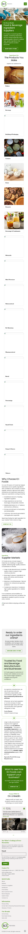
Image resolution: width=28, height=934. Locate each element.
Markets (4, 883)
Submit (5, 863)
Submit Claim (5, 896)
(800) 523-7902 (19, 870)
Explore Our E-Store (14, 651)
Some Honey (5, 914)
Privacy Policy (5, 904)
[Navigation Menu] (25, 3)
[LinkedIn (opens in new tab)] (25, 931)
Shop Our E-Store (11, 49)
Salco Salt (4, 918)
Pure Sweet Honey (6, 916)
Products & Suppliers (7, 885)
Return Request (6, 894)
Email (4, 851)
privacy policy (22, 857)
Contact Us (7, 524)
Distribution (5, 887)
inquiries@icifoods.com (8, 870)
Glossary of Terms (6, 908)
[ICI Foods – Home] (6, 4)
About (3, 881)
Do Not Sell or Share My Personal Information (13, 906)
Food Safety (5, 889)
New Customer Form (7, 891)
